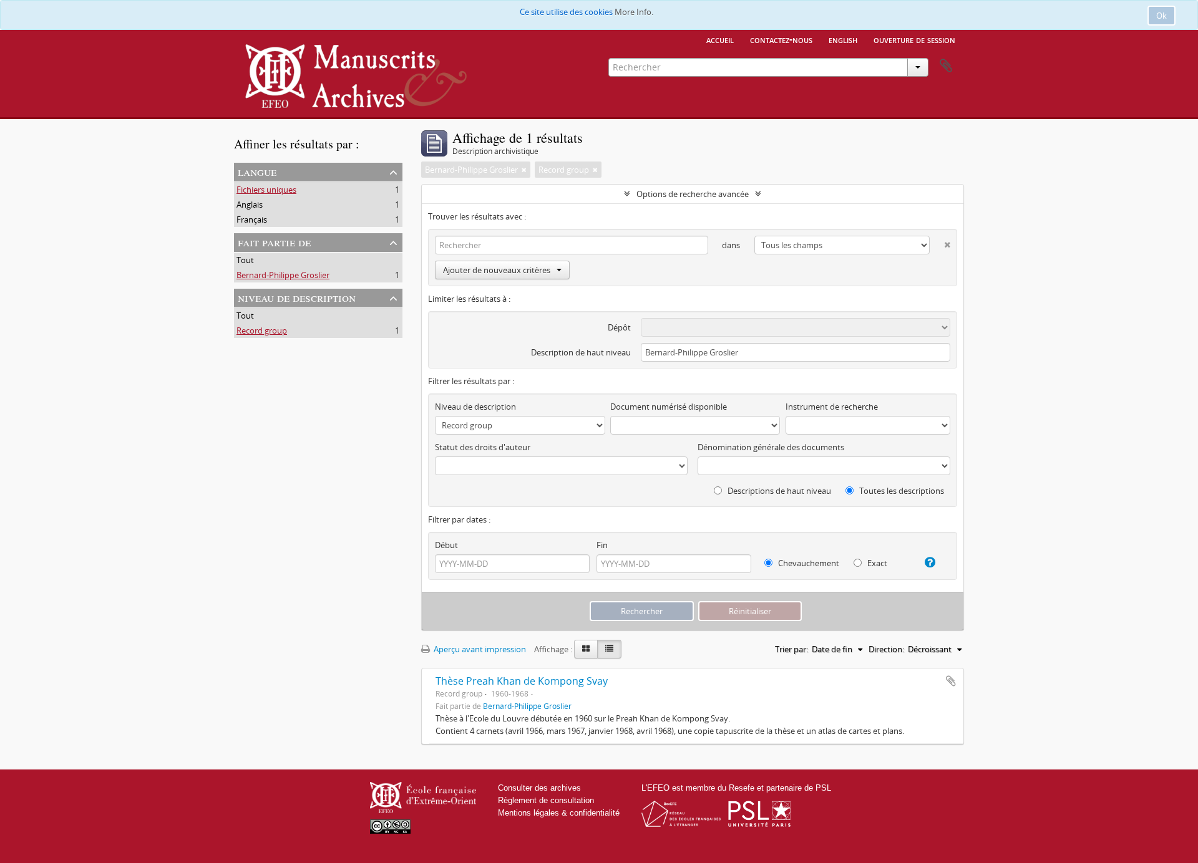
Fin (602, 545)
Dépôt (619, 327)
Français (251, 219)
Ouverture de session (914, 39)
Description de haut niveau (581, 352)
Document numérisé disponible (668, 406)
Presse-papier (946, 66)
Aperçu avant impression (479, 649)
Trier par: (791, 649)
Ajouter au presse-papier (951, 681)
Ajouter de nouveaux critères (496, 270)
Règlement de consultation (546, 800)
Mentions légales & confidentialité (559, 812)
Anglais (249, 204)
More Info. (634, 11)
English (843, 39)
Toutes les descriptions (900, 490)
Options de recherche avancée (692, 194)
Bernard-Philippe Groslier (282, 275)
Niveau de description (297, 297)
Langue (257, 171)
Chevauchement (807, 563)
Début (446, 545)
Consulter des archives (539, 788)
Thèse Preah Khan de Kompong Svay (522, 681)
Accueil (720, 39)
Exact (876, 563)
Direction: (886, 649)
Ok (1161, 15)
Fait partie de (274, 241)
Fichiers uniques (266, 189)
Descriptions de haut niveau (778, 490)
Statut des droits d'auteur (482, 447)
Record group (261, 330)
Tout (245, 260)
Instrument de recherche (832, 406)
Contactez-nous (781, 39)
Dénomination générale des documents (771, 447)
